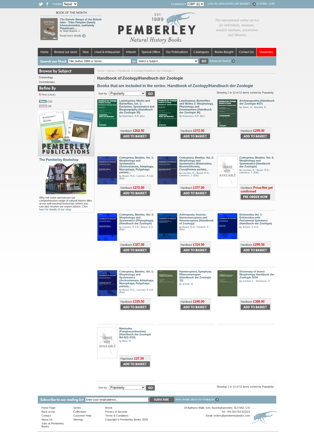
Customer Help (82, 415)
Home (44, 52)
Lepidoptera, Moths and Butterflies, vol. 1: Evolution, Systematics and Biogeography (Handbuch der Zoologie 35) (137, 106)
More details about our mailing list (195, 399)
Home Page (48, 407)
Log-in (212, 3)
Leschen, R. (189, 173)
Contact (46, 415)
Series (111, 70)
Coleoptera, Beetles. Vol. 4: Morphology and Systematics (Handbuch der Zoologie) (256, 162)
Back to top (48, 411)
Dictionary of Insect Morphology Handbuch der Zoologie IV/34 (256, 274)
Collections (79, 411)
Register (226, 3)
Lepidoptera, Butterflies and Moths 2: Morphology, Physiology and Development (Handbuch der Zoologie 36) (196, 106)
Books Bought (224, 52)
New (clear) (47, 94)
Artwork (131, 52)
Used (43, 106)
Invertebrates (47, 82)
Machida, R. (260, 107)
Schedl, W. (188, 284)
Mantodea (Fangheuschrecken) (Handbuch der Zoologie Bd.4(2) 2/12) (135, 333)
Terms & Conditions (117, 415)
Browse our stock (65, 52)
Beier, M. (126, 341)
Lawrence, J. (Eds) (189, 175)
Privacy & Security (116, 411)
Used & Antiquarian (107, 52)
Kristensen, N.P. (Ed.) (133, 116)
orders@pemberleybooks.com (232, 415)
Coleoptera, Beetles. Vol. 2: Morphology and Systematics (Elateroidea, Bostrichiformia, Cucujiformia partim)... (196, 163)
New (86, 52)
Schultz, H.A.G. (251, 227)
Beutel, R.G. (128, 176)
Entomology (46, 77)
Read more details (71, 35)
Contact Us (246, 52)
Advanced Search (220, 60)
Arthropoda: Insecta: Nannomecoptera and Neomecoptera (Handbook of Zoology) (196, 219)
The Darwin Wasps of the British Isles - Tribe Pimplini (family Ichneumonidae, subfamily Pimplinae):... (81, 24)
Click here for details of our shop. (63, 208)
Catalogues (201, 52)
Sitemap (78, 419)
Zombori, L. (248, 281)
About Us (46, 419)
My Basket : (243, 3)
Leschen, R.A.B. (130, 227)
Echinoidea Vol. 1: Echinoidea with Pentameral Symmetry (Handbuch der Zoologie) (255, 219)
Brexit (108, 407)
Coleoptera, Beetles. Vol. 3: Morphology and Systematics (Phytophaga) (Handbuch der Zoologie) (136, 219)
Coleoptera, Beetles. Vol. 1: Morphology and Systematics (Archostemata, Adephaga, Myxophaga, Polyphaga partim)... (136, 165)
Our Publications (177, 52)
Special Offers (151, 52)
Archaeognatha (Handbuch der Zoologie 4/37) (257, 102)
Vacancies (266, 52)
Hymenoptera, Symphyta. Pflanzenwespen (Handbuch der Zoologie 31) (195, 276)
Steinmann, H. (263, 281)
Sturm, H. (248, 107)
